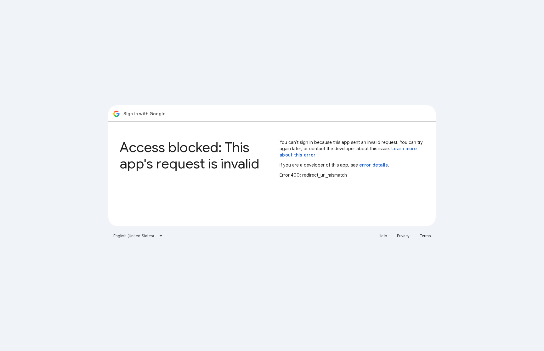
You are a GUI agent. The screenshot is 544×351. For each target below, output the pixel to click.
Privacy (403, 235)
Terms (425, 235)
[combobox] (138, 236)
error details (373, 165)
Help (383, 235)
